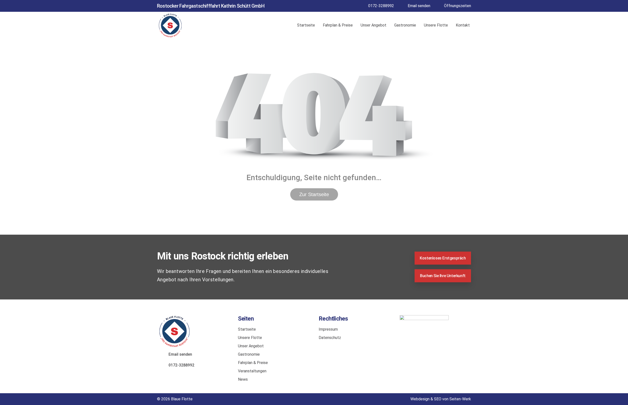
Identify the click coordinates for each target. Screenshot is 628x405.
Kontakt (463, 25)
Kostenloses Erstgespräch (443, 258)
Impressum (328, 329)
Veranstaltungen (252, 371)
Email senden (419, 5)
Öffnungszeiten (457, 5)
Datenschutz (330, 337)
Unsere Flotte (436, 25)
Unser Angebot (373, 25)
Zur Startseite (314, 194)
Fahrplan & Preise (338, 25)
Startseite (306, 25)
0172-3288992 (381, 5)
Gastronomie (405, 25)
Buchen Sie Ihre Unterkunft (443, 275)
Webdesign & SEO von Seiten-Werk (440, 399)
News (243, 379)
